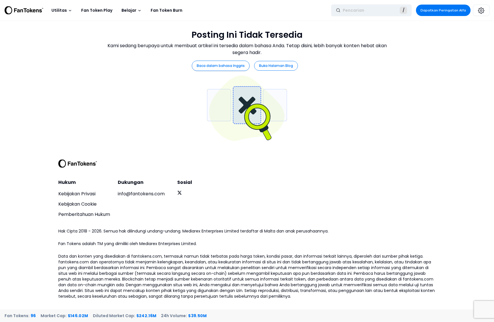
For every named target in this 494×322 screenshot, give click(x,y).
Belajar (128, 10)
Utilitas (59, 10)
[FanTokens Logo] (77, 163)
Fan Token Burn (166, 10)
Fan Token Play (96, 10)
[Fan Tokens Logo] (24, 10)
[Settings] (481, 10)
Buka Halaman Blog (276, 65)
